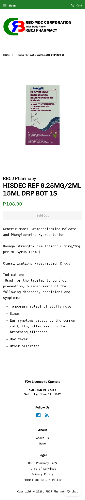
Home (6, 55)
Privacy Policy (42, 474)
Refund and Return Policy (42, 479)
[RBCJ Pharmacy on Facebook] (38, 416)
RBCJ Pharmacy (56, 491)
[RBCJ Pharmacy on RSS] (47, 416)
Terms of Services (42, 468)
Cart (79, 6)
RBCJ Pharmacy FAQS (42, 463)
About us (42, 438)
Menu (12, 5)
